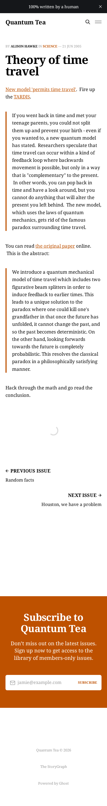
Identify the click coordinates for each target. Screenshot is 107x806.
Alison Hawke (24, 46)
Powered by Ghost (53, 783)
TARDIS (22, 97)
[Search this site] (88, 22)
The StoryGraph (53, 766)
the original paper (55, 246)
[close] (100, 6)
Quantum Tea (25, 22)
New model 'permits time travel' (40, 89)
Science (50, 46)
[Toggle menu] (98, 22)
